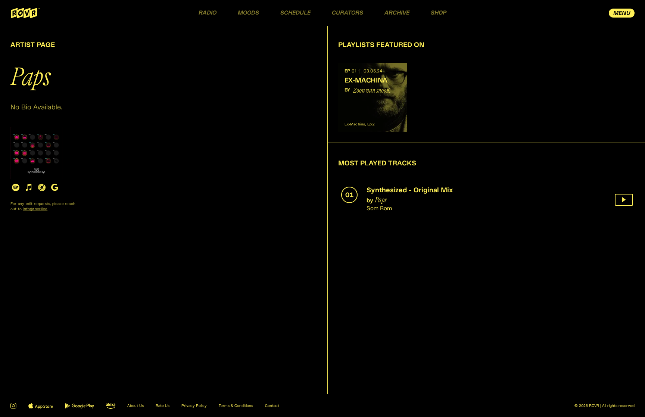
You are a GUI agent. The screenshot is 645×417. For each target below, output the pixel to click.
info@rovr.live (35, 209)
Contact (272, 406)
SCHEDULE (295, 13)
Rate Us (162, 406)
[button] (372, 97)
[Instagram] (13, 406)
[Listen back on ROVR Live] (624, 200)
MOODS (248, 13)
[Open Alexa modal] (110, 406)
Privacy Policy (194, 406)
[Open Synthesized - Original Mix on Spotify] (15, 187)
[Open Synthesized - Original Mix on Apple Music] (29, 187)
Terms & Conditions (236, 406)
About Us (135, 406)
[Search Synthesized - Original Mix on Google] (55, 187)
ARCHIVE (396, 13)
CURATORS (347, 13)
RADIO (207, 13)
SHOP (438, 13)
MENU (621, 13)
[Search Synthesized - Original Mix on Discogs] (42, 187)
